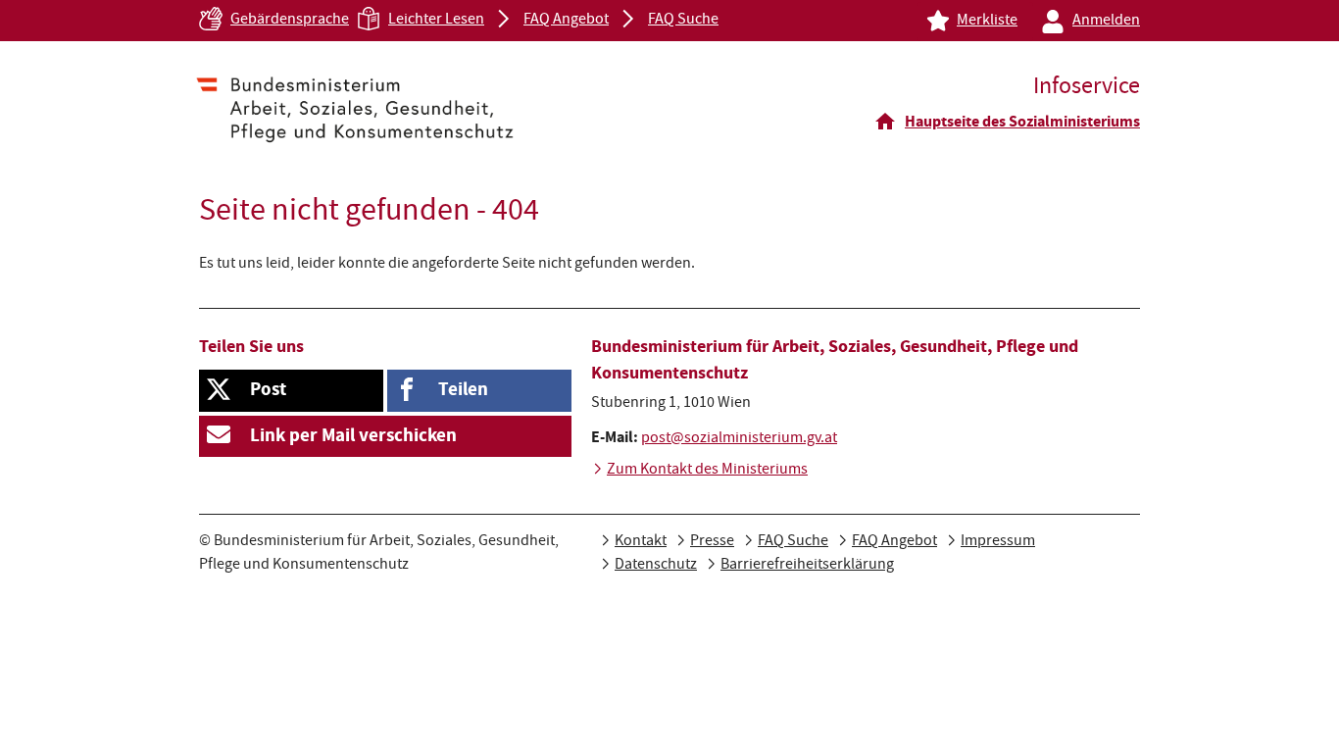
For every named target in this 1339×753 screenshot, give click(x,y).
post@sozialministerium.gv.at (739, 439)
